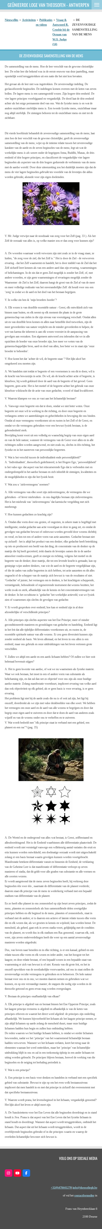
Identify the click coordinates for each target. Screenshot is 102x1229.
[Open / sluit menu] (97, 5)
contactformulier (84, 1195)
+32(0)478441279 (61, 1187)
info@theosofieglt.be (85, 1187)
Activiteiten (29, 20)
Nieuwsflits (11, 20)
